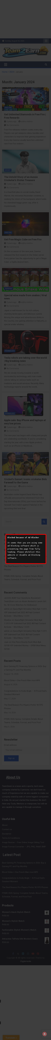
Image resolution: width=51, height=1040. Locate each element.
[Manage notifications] (44, 1034)
